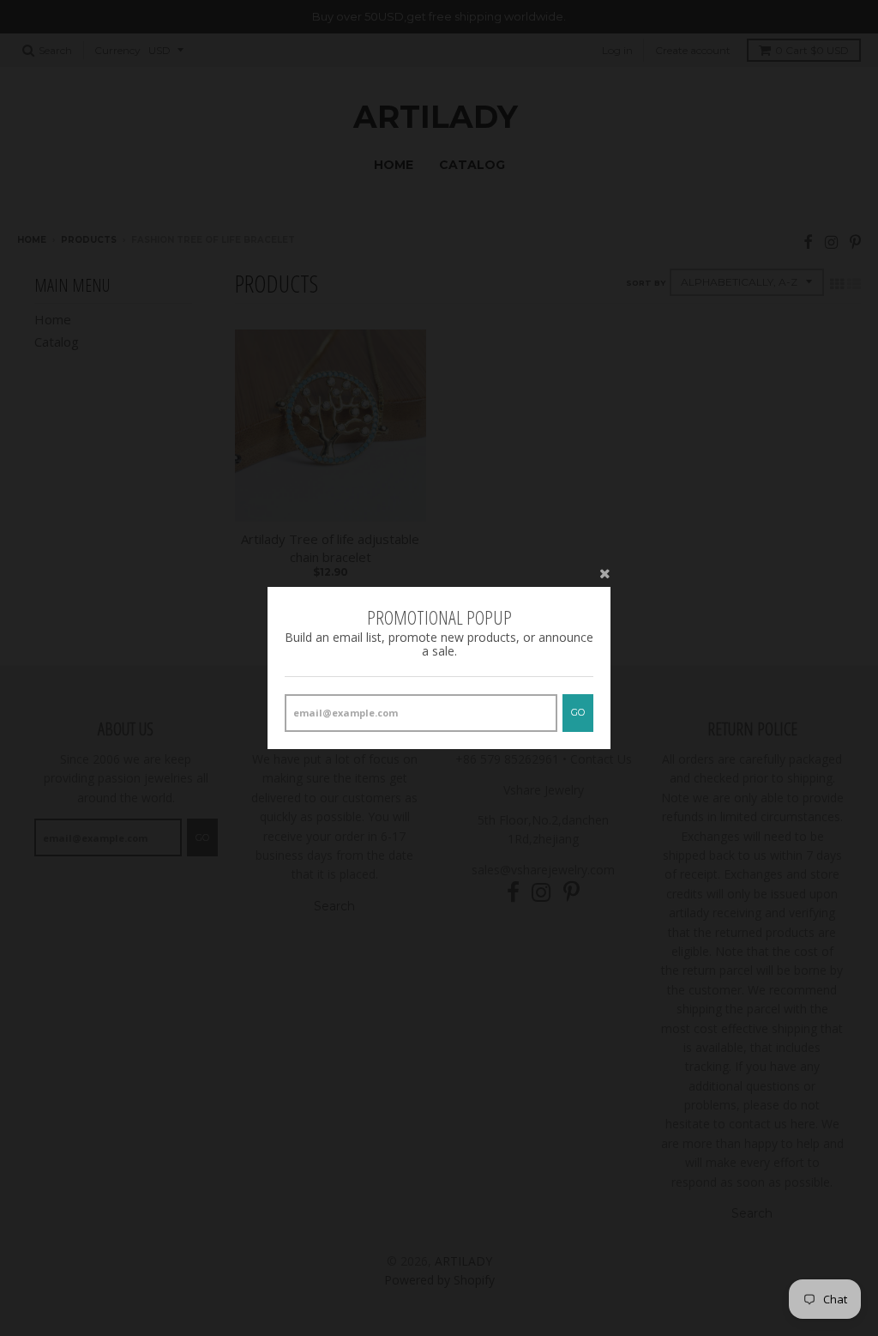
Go (578, 712)
